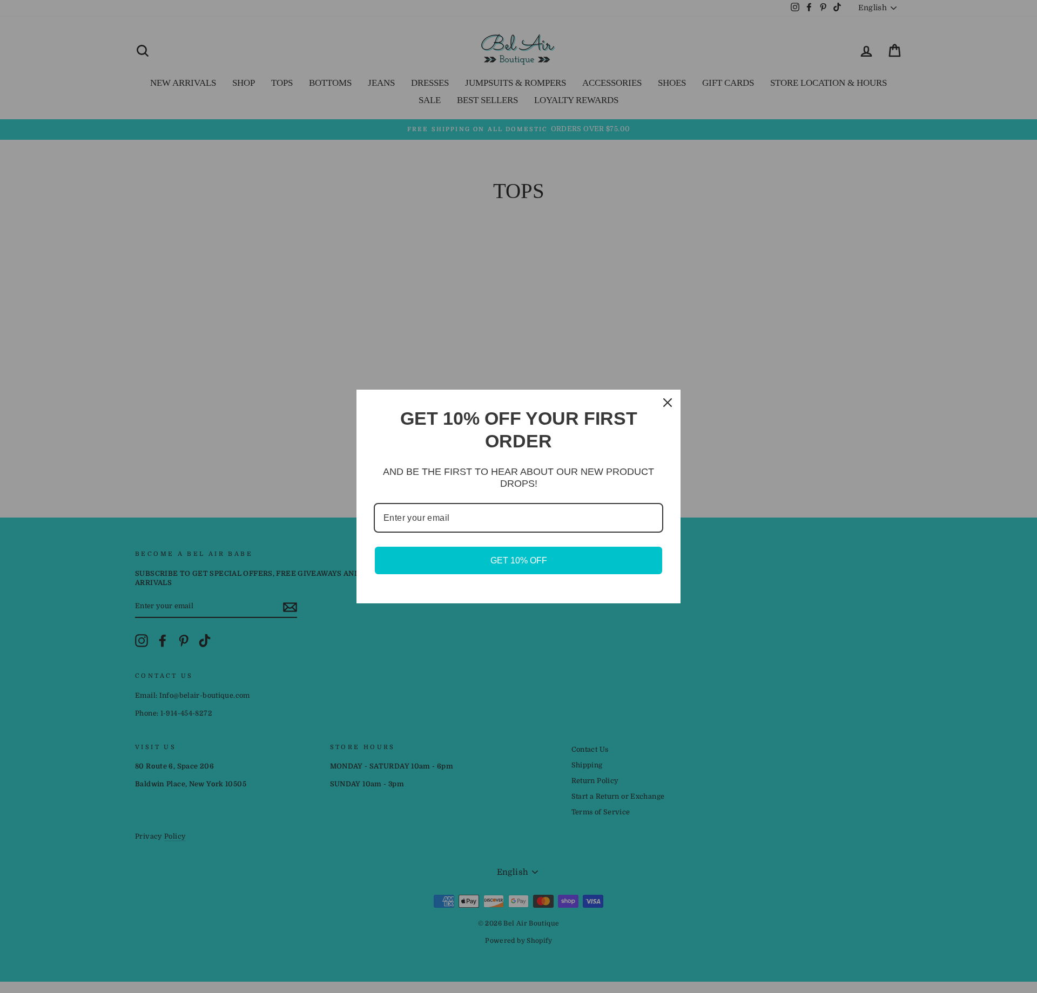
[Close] (668, 403)
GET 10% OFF (518, 560)
